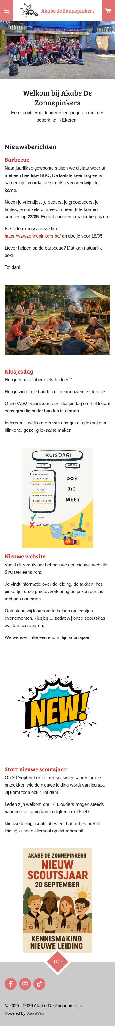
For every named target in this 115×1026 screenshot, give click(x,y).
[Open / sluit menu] (6, 10)
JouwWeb (35, 1013)
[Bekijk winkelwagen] (108, 10)
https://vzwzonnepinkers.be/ (33, 236)
